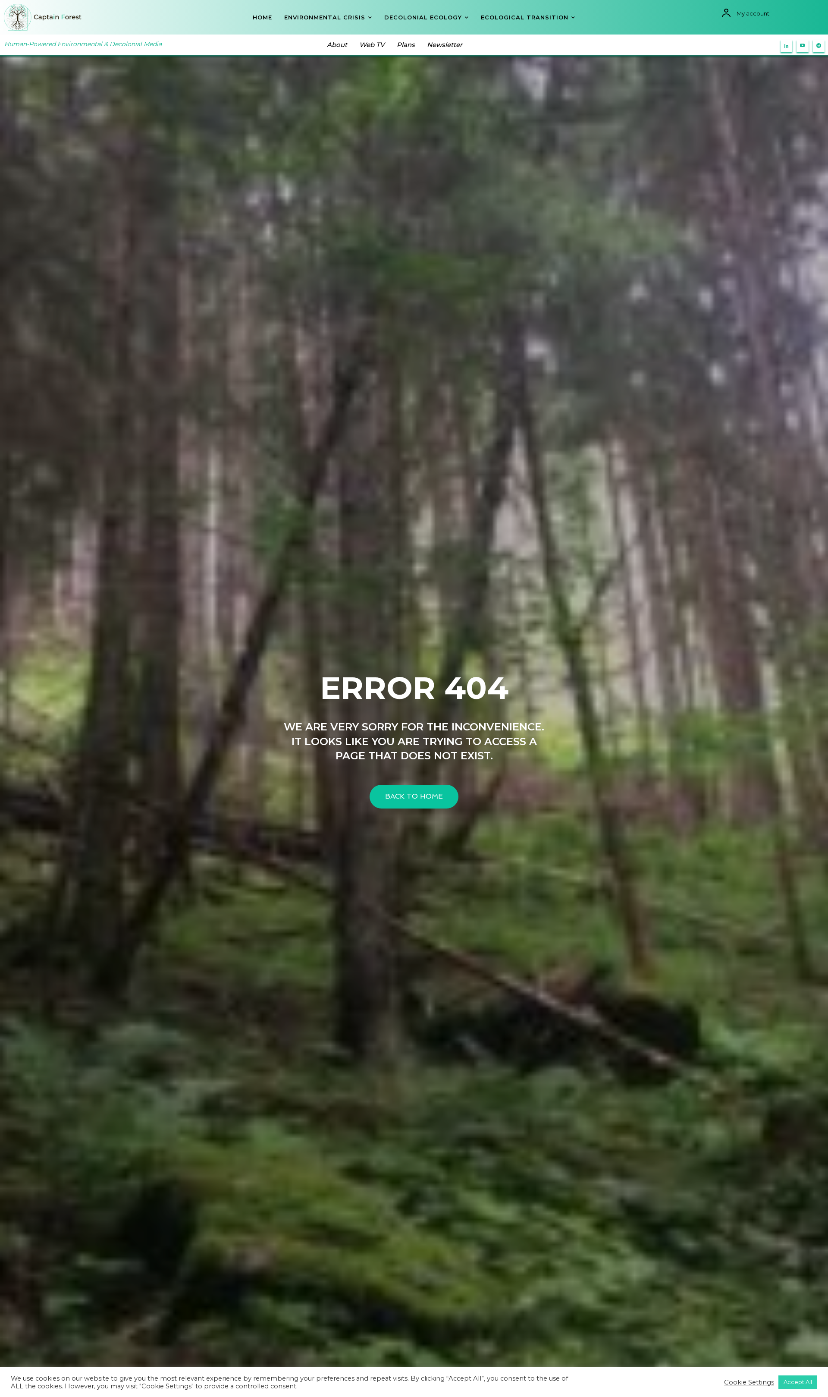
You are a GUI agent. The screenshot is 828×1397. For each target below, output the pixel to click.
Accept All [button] (798, 1381)
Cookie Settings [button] (749, 1382)
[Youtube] (803, 46)
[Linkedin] (787, 46)
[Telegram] (819, 46)
